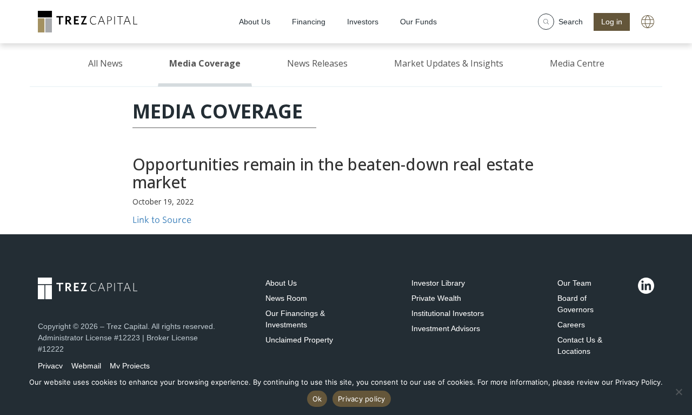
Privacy (50, 365)
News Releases (317, 63)
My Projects (130, 365)
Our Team (574, 283)
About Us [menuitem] (254, 21)
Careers (571, 324)
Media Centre (577, 63)
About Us (281, 283)
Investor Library (438, 283)
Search (570, 21)
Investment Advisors (445, 328)
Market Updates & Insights (448, 63)
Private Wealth (436, 298)
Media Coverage (205, 63)
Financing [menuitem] (308, 21)
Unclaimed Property (299, 339)
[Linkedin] (646, 286)
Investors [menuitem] (362, 21)
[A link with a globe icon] (647, 21)
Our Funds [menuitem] (418, 21)
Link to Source (161, 220)
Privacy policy (361, 398)
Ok (317, 398)
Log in (611, 21)
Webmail (86, 365)
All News (105, 63)
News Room (286, 298)
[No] (678, 391)
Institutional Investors (447, 313)
